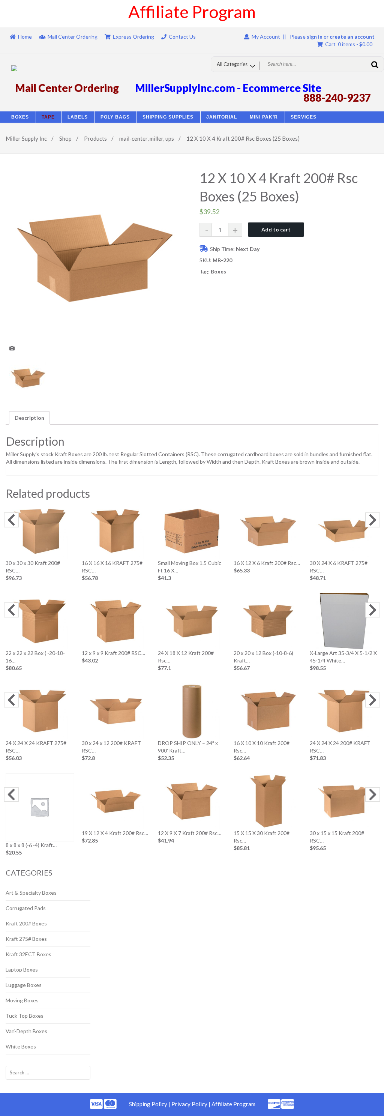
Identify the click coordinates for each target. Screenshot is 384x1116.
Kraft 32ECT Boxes (28, 954)
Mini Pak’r (264, 117)
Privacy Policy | (191, 1104)
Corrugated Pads (26, 908)
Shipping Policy (148, 1104)
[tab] (29, 418)
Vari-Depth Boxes (26, 1031)
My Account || (267, 36)
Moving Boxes (22, 1000)
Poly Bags (115, 117)
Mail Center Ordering (72, 36)
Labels (78, 117)
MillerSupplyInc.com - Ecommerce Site (228, 87)
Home (25, 36)
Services (303, 117)
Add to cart (276, 229)
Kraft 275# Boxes (26, 939)
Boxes (20, 117)
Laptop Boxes (22, 969)
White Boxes (21, 1046)
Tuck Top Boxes (25, 1015)
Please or (332, 36)
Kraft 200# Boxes (26, 923)
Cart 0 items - (347, 44)
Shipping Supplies (168, 117)
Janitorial (221, 117)
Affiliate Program (233, 1104)
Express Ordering (133, 36)
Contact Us (182, 36)
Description (29, 418)
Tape (48, 117)
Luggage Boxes (24, 985)
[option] (95, 262)
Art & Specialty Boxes (31, 892)
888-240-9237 (337, 97)
